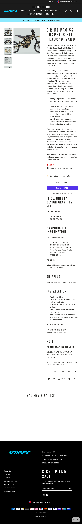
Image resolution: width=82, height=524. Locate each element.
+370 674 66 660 (53, 463)
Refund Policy (9, 484)
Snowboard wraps (52, 11)
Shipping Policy (10, 491)
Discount (40, 14)
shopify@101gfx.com (55, 459)
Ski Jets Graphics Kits (31, 11)
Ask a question (62, 371)
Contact (31, 14)
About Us (50, 14)
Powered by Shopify (41, 516)
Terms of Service (10, 481)
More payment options (62, 193)
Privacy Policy (9, 488)
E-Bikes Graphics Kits (40, 7)
